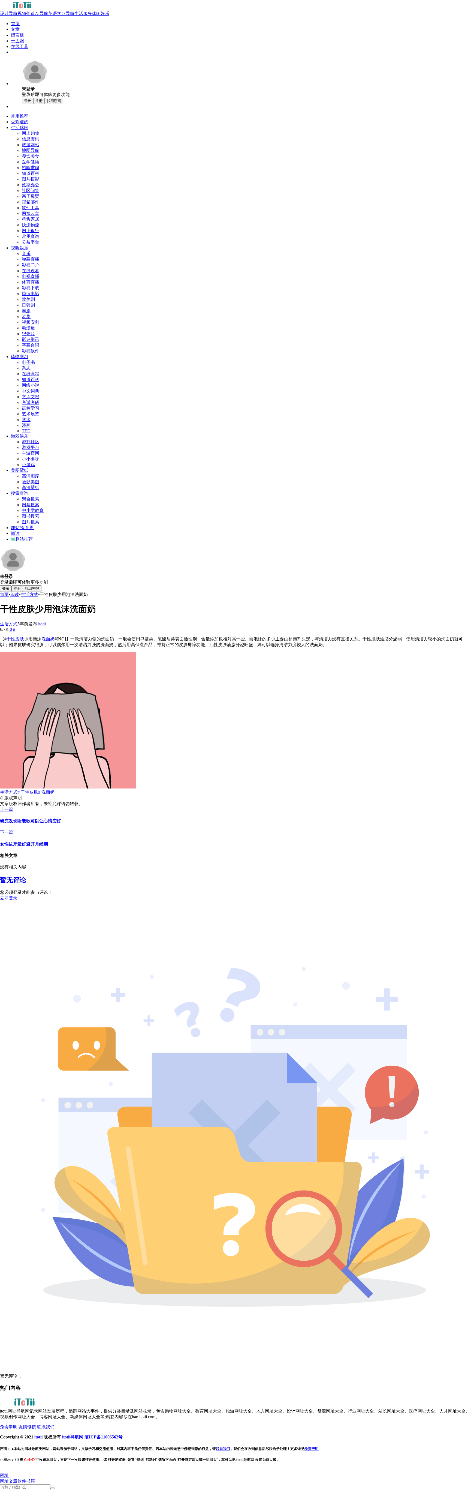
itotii (41, 624)
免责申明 (8, 1427)
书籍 (30, 1481)
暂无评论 (13, 879)
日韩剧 (28, 305)
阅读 (14, 594)
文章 (13, 1481)
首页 (4, 594)
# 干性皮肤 (27, 792)
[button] (4, 1475)
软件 (21, 1481)
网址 (4, 1481)
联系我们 (46, 1427)
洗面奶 (48, 639)
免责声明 (311, 1449)
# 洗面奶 (46, 792)
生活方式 (29, 594)
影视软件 (30, 351)
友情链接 (27, 1427)
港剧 (26, 316)
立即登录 (8, 898)
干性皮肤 (15, 639)
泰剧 (26, 310)
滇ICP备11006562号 (103, 1437)
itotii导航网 (73, 1437)
